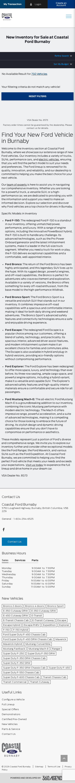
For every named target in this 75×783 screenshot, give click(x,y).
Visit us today (34, 465)
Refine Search (62, 56)
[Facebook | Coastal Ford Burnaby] (3, 530)
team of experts (17, 185)
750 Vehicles (39, 74)
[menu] (68, 17)
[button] (12, 4)
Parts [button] (35, 560)
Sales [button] (5, 560)
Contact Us (14, 541)
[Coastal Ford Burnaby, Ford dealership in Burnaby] (8, 16)
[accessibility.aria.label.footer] (54, 778)
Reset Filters (37, 96)
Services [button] (20, 560)
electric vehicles (49, 159)
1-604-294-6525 (23, 518)
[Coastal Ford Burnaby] (12, 749)
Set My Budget (61, 64)
